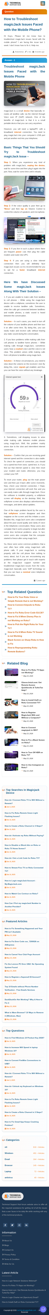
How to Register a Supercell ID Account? (23, 977)
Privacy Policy (10, 1255)
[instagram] (19, 1225)
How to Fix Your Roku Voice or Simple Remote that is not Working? (25, 599)
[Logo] (13, 1196)
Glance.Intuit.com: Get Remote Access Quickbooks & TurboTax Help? (24, 1291)
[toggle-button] (43, 3)
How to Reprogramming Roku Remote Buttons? (22, 650)
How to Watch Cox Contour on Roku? (21, 894)
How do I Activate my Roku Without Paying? (24, 835)
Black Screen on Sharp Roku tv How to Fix (26, 642)
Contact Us (8, 1250)
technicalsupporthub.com (26, 1310)
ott (6, 1147)
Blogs (6, 1245)
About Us (8, 1241)
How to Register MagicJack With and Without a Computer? (31, 715)
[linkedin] (26, 1225)
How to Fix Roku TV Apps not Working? (18, 1285)
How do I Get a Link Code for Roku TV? (22, 858)
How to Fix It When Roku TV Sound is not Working (25, 634)
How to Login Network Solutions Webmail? (19, 1281)
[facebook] (5, 1225)
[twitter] (12, 1225)
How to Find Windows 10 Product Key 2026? (24, 1038)
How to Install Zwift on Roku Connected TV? (20, 1302)
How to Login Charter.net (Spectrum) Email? (20, 1297)
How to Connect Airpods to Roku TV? (24, 607)
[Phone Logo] (13, 3)
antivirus (9, 1177)
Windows (9, 1153)
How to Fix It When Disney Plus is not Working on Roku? (24, 618)
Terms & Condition (11, 1259)
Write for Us (9, 1264)
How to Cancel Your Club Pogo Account (22, 954)
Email (7, 1159)
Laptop (8, 1171)
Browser (9, 1165)
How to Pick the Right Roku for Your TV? (25, 626)
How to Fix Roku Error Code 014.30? (26, 613)
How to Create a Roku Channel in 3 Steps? (24, 826)
